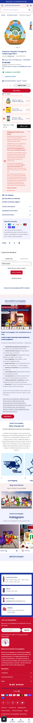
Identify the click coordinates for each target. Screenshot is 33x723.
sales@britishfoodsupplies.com (15, 601)
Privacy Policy (5, 711)
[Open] (4, 719)
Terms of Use (23, 634)
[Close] (28, 131)
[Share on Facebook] (10, 243)
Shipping (4, 64)
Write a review (16, 272)
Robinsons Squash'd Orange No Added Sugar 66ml (18, 101)
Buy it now (16, 91)
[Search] (29, 10)
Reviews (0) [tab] (9, 259)
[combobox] (16, 10)
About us (4, 708)
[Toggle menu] (2, 6)
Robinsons (10, 56)
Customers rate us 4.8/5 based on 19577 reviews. (16, 688)
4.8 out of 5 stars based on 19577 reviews (16, 288)
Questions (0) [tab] (24, 259)
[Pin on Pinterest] (19, 243)
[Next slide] (19, 48)
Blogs (26, 711)
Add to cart (23, 126)
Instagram (16, 517)
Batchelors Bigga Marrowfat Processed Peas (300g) (17, 119)
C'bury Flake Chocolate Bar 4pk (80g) (17, 110)
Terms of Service (17, 711)
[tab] (15, 301)
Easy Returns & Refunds (12, 198)
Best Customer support (12, 202)
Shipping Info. (22, 708)
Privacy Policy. (5, 636)
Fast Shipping (8, 195)
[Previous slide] (15, 48)
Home (3, 15)
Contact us (12, 708)
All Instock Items (12, 15)
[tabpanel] (16, 361)
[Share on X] (14, 243)
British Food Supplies (12, 714)
